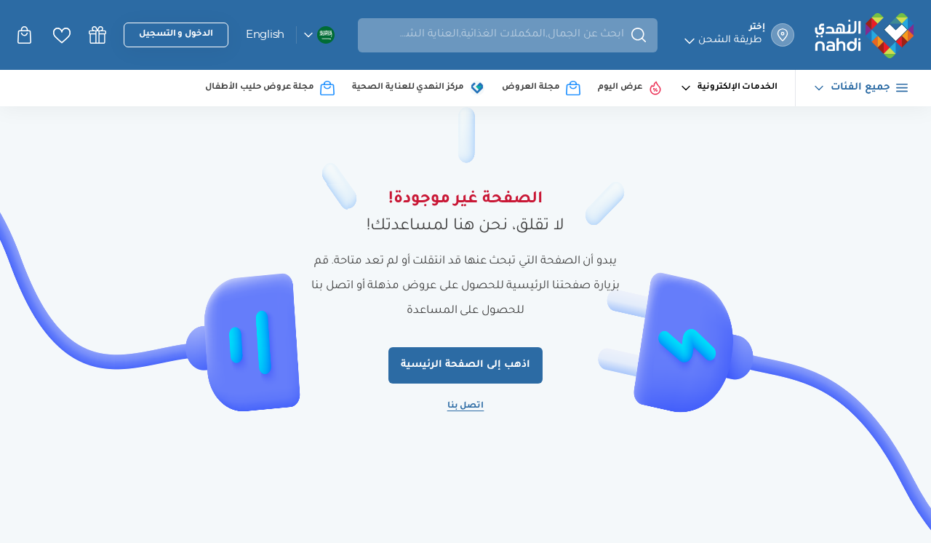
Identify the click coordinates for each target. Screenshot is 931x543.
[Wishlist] (61, 35)
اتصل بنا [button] (465, 406)
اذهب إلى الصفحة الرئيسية (465, 365)
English (265, 34)
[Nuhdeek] (97, 35)
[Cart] (26, 35)
